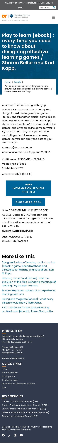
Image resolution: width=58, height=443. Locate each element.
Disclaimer (16, 426)
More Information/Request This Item (28, 188)
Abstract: (7, 105)
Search (17, 82)
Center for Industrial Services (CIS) (20, 401)
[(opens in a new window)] (3, 435)
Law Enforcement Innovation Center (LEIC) (24, 408)
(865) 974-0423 (14, 349)
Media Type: (9, 164)
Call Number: (9, 159)
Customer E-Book (29, 202)
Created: (7, 241)
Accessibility (45, 426)
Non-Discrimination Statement (16, 429)
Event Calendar (10, 372)
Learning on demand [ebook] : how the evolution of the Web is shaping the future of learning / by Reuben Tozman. (29, 282)
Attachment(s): (11, 174)
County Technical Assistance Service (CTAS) (25, 405)
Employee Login (10, 380)
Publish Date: (10, 168)
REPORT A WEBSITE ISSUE (13, 358)
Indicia (26, 426)
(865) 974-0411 (16, 347)
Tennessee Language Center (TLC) (20, 416)
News (4, 369)
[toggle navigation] (53, 17)
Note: (5, 210)
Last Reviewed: (11, 236)
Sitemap (6, 426)
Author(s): (8, 147)
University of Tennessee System (18, 383)
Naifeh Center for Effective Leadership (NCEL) (25, 412)
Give (4, 387)
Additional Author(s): (15, 152)
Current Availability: (14, 231)
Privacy (34, 426)
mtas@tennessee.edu (12, 352)
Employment (8, 376)
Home (7, 82)
